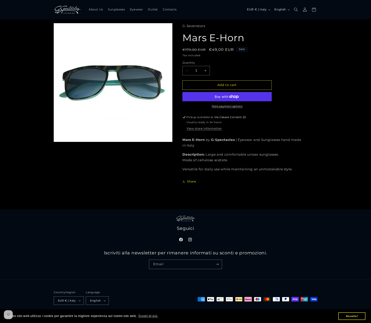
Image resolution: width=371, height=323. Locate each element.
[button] (295, 9)
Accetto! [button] (352, 316)
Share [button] (191, 181)
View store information (204, 128)
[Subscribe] (217, 264)
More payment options (227, 106)
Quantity (188, 62)
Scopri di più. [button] (148, 316)
